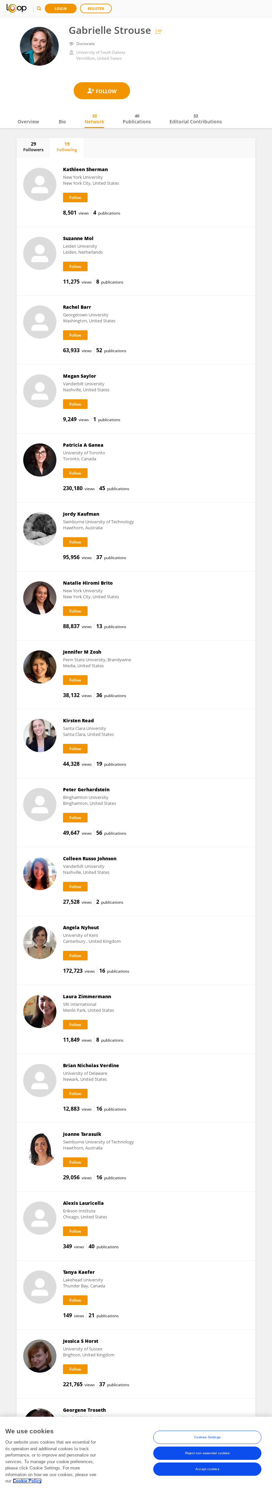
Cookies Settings (207, 1437)
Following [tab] (67, 147)
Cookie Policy (27, 1480)
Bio (62, 121)
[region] (136, 1456)
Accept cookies (207, 1469)
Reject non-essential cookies (207, 1453)
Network (94, 119)
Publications (137, 119)
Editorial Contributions (196, 119)
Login (61, 8)
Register (96, 8)
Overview (28, 121)
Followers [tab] (33, 147)
